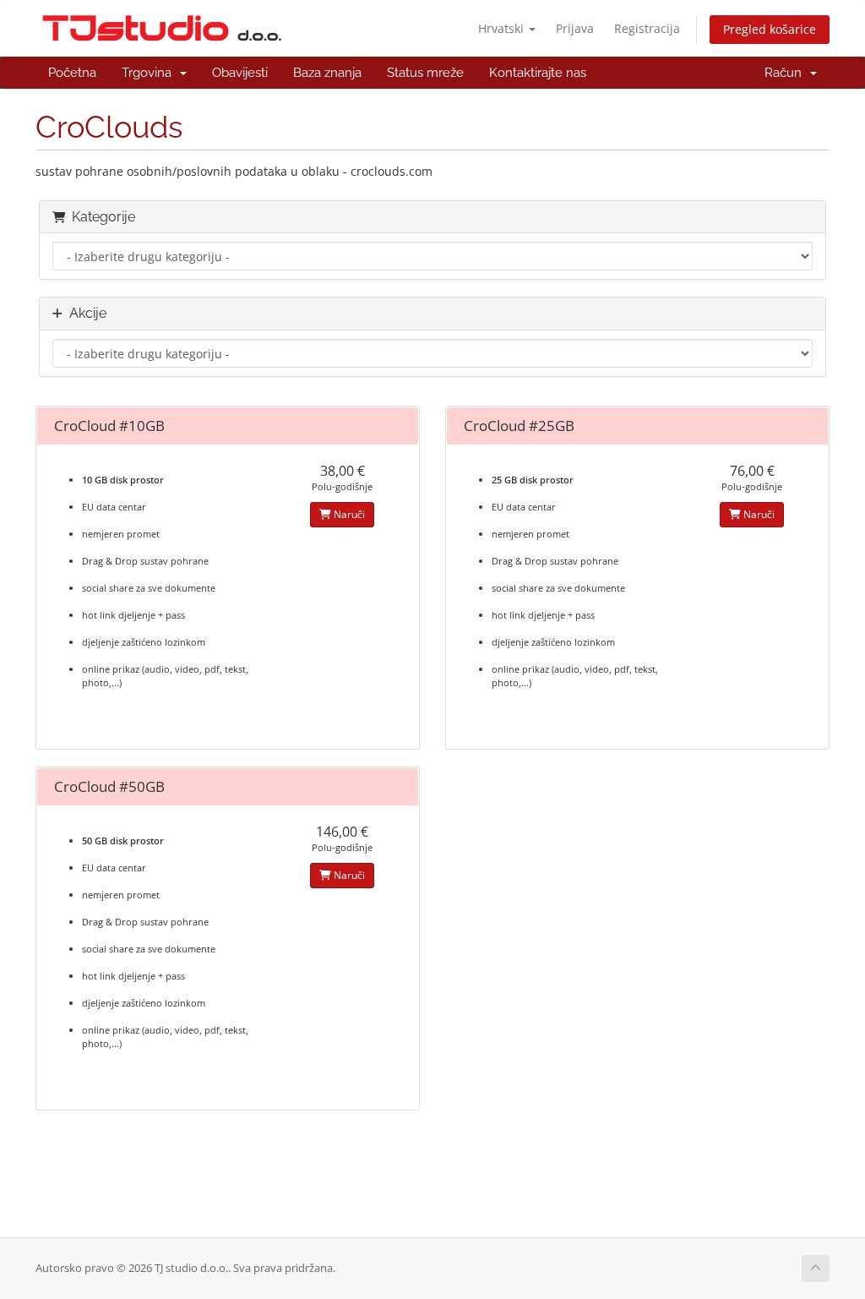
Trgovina (150, 72)
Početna (72, 72)
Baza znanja (327, 72)
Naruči (348, 514)
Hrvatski (502, 28)
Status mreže (425, 72)
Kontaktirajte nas (537, 72)
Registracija (647, 28)
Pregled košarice (769, 29)
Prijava (575, 28)
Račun (786, 72)
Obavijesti (240, 72)
